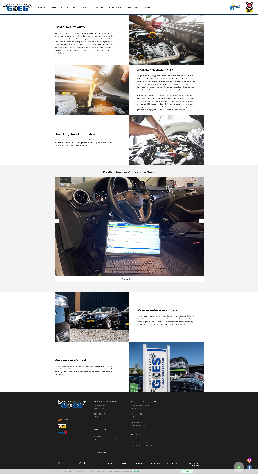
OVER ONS (99, 7)
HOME (110, 463)
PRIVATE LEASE (56, 7)
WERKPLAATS (133, 7)
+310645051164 (139, 425)
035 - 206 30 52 (136, 414)
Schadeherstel (116, 7)
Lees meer (136, 471)
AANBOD (42, 7)
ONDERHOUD (85, 7)
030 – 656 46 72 (100, 414)
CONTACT (147, 7)
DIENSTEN (71, 7)
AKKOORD (187, 471)
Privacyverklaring (100, 452)
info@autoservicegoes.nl (102, 417)
